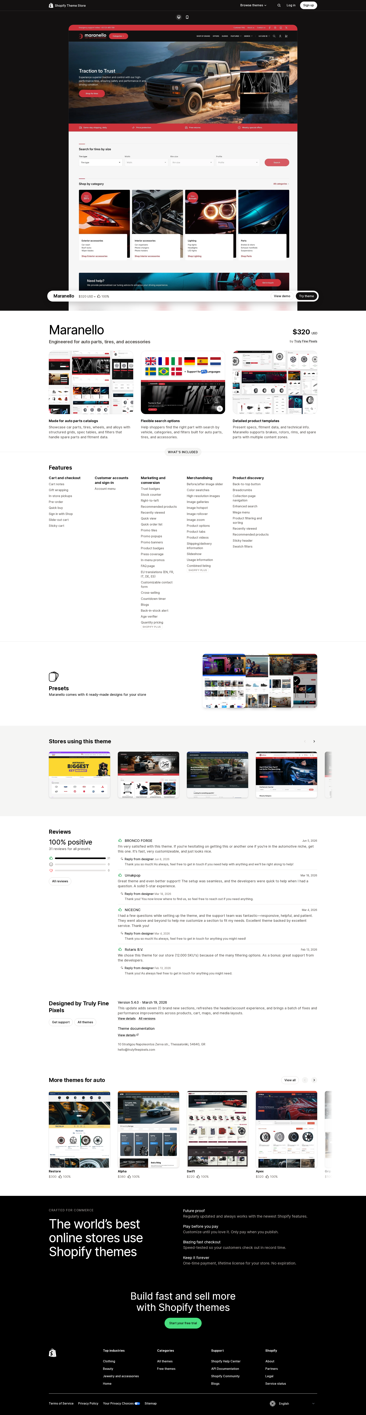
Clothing (109, 1361)
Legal (269, 1376)
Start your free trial (183, 1323)
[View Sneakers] (248, 681)
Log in (291, 5)
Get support (61, 1022)
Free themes (166, 1369)
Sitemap (151, 1403)
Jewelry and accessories (121, 1376)
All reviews (60, 881)
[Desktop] (179, 17)
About (269, 1361)
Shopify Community (225, 1376)
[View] (79, 775)
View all (290, 1080)
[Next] (314, 741)
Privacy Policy (88, 1403)
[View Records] (271, 681)
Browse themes (251, 5)
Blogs (215, 1383)
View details (127, 1018)
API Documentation (225, 1369)
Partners (271, 1369)
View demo (282, 296)
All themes (85, 1022)
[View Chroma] (224, 681)
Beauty (108, 1369)
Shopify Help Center (226, 1361)
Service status (275, 1383)
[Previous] (305, 741)
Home (107, 1383)
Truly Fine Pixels (305, 341)
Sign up (308, 5)
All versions (147, 1018)
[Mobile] (187, 17)
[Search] (279, 5)
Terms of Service (61, 1403)
